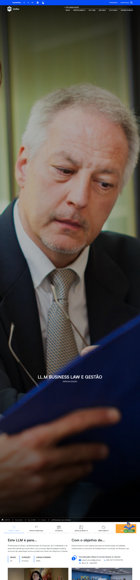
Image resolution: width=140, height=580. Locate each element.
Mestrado (102, 10)
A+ (32, 2)
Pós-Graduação (72, 7)
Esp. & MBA (92, 10)
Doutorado (113, 10)
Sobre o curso (14, 531)
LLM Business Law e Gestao (61, 520)
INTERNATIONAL (113, 2)
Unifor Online (124, 2)
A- (24, 2)
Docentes (59, 531)
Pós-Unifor (19, 520)
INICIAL (68, 10)
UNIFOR (7, 520)
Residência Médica (127, 10)
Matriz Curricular (36, 531)
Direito (43, 520)
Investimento (104, 531)
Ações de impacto (81, 531)
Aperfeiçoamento (79, 10)
